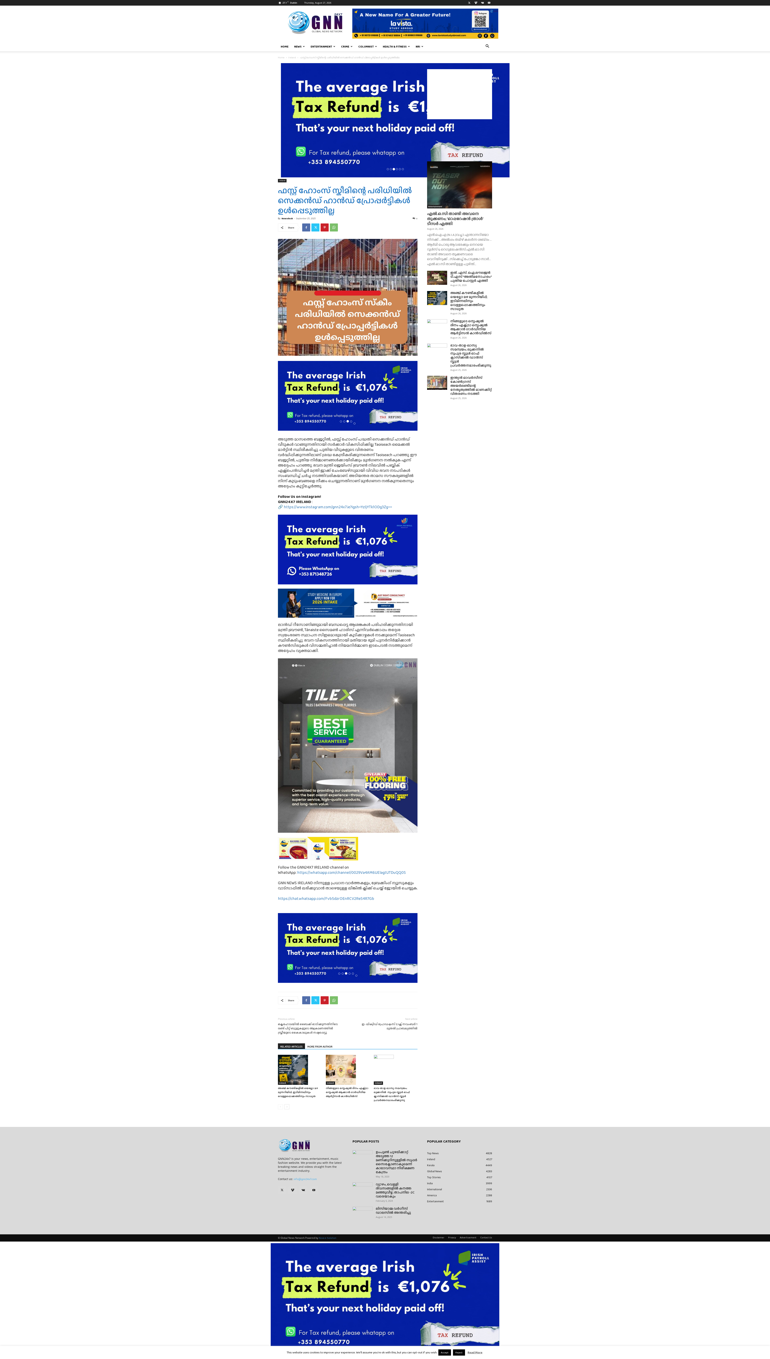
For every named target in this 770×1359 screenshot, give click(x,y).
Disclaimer (438, 1237)
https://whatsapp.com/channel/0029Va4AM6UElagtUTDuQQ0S (351, 872)
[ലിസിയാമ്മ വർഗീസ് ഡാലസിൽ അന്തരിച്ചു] (363, 1214)
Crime (345, 46)
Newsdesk (287, 218)
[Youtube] (489, 3)
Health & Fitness (395, 46)
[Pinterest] (325, 227)
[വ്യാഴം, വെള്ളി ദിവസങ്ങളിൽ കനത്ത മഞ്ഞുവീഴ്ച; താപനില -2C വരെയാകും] (363, 1189)
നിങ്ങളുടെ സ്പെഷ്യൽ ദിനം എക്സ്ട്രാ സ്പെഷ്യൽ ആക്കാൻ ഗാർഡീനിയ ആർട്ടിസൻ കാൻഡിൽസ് (347, 1092)
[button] (487, 47)
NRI (418, 46)
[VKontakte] (482, 3)
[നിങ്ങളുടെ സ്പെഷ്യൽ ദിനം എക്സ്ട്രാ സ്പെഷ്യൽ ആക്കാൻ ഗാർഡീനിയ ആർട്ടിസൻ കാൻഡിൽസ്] (348, 1070)
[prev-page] (280, 1106)
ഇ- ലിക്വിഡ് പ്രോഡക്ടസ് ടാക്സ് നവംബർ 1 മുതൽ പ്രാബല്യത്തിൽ (389, 1026)
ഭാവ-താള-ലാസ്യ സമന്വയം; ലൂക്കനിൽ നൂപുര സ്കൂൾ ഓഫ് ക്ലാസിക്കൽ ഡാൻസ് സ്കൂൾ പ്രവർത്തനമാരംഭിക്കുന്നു (392, 1094)
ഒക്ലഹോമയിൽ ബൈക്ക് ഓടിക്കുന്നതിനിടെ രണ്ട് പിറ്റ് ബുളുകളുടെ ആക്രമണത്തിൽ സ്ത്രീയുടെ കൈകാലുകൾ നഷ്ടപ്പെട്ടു (308, 1028)
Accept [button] (445, 1352)
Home (285, 46)
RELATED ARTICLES (291, 1047)
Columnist (366, 46)
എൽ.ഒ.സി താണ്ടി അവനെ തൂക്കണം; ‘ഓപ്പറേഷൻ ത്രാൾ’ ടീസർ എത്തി (455, 218)
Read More (475, 1352)
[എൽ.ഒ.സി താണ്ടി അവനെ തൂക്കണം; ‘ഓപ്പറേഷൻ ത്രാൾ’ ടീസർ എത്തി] (459, 184)
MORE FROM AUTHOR (319, 1047)
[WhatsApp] (334, 227)
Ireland (292, 57)
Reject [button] (459, 1352)
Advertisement (468, 1237)
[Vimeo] (476, 3)
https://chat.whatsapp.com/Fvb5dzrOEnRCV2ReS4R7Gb (326, 898)
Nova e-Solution (327, 1238)
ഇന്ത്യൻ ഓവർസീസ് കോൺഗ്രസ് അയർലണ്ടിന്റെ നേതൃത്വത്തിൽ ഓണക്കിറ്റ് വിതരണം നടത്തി (471, 385)
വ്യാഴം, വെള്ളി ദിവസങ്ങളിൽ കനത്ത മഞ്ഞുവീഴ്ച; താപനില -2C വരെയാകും (395, 1190)
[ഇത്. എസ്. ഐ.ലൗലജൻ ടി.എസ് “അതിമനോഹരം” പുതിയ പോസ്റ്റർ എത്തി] (437, 278)
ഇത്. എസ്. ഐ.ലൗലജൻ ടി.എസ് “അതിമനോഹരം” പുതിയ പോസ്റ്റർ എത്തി (471, 276)
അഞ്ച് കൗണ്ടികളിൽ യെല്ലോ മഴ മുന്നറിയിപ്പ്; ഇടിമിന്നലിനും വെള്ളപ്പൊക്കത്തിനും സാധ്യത (298, 1092)
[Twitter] (469, 3)
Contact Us (486, 1237)
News (298, 46)
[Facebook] (306, 227)
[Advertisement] (459, 94)
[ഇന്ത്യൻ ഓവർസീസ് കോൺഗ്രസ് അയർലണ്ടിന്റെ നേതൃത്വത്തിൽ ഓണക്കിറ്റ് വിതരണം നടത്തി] (437, 383)
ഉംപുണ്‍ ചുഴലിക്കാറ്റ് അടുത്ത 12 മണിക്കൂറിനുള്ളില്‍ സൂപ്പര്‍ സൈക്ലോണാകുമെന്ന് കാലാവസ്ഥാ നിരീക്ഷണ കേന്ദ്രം (396, 1162)
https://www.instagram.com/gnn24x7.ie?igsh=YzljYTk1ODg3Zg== (338, 507)
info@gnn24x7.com (305, 1179)
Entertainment (321, 46)
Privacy (452, 1237)
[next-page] (286, 1106)
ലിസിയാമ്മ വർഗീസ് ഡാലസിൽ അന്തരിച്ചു (393, 1210)
